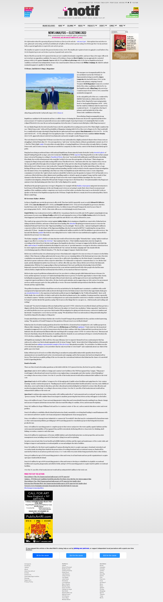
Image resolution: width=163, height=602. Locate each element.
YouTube (135, 2)
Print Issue (114, 2)
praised (40, 232)
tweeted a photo (99, 152)
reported (77, 155)
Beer (136, 10)
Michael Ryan (66, 586)
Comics (112, 26)
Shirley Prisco (66, 594)
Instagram (130, 2)
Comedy (102, 569)
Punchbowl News (56, 157)
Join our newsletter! (85, 2)
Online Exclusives (49, 26)
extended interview (32, 293)
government (35, 488)
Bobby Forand (66, 569)
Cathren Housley (67, 570)
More (121, 26)
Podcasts (91, 26)
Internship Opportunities (31, 576)
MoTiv (101, 598)
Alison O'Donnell (67, 567)
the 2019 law (48, 241)
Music (27, 14)
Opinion (28, 12)
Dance (102, 572)
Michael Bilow (60, 37)
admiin (64, 565)
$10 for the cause (76, 555)
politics (41, 488)
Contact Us (27, 574)
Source (60, 113)
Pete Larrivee (66, 587)
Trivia (101, 596)
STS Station (65, 596)
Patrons (97, 2)
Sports (102, 592)
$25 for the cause (109, 555)
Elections (27, 488)
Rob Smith (65, 591)
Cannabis (134, 14)
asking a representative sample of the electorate (53, 344)
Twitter (128, 2)
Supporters (27, 580)
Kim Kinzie (65, 581)
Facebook (126, 2)
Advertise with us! (29, 571)
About (26, 569)
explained (81, 327)
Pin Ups (102, 589)
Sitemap (26, 578)
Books (101, 565)
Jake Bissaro (66, 574)
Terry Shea (65, 598)
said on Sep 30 (33, 245)
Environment (132, 16)
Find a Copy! (105, 2)
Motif (81, 11)
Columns (70, 26)
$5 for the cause (43, 555)
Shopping (102, 591)
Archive (122, 2)
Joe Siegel (65, 577)
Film (101, 577)
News (27, 16)
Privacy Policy (28, 582)
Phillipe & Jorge (67, 589)
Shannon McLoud (67, 592)
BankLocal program (83, 186)
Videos (80, 26)
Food (136, 8)
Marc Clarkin (66, 584)
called (40, 238)
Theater (28, 10)
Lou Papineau (66, 582)
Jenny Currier (66, 575)
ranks (41, 144)
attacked (72, 223)
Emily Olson (65, 572)
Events (102, 26)
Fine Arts (29, 8)
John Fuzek (65, 579)
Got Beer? (103, 582)
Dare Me (102, 574)
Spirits (135, 12)
